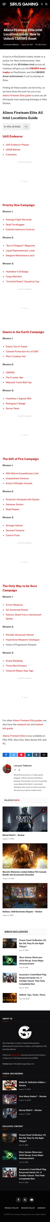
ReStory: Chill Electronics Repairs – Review (22, 911)
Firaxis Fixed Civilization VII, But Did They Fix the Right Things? (32, 943)
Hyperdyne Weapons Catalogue (22, 639)
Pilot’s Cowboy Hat (16, 356)
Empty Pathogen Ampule (19, 483)
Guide (7, 24)
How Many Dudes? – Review (33, 1096)
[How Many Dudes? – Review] (10, 1099)
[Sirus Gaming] (24, 4)
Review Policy (28, 1208)
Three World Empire (16, 665)
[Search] (46, 4)
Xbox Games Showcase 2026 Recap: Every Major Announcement (31, 960)
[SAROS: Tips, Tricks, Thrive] (10, 998)
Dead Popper (12, 509)
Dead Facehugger (15, 224)
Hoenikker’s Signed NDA (19, 398)
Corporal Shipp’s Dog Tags (19, 670)
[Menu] (4, 4)
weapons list (23, 724)
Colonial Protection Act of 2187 (22, 351)
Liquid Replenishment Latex (20, 250)
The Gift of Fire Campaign (21, 459)
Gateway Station (14, 504)
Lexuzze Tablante (12, 45)
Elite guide (25, 95)
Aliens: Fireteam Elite (14, 735)
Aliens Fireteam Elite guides (27, 720)
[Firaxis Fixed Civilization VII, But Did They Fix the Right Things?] (10, 943)
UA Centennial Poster (17, 609)
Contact (41, 1208)
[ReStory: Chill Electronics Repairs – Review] (25, 895)
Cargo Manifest (14, 276)
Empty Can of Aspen (16, 346)
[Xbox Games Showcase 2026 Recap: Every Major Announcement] (10, 960)
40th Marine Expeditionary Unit (22, 473)
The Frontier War (14, 377)
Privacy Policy (12, 1208)
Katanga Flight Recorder (19, 219)
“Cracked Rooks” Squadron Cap (22, 281)
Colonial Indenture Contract (20, 229)
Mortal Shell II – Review (13, 835)
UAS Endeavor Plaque (17, 144)
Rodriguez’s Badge (16, 403)
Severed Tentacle (15, 530)
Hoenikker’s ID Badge (17, 271)
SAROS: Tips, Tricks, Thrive (32, 995)
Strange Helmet (14, 525)
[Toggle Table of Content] (25, 126)
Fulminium (11, 154)
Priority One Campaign (19, 205)
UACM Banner (13, 149)
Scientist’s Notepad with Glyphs (22, 499)
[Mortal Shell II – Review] (25, 819)
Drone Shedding (14, 660)
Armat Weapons (14, 604)
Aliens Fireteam (11, 95)
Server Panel (12, 408)
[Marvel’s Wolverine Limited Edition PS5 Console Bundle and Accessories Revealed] (25, 856)
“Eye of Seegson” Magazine (20, 245)
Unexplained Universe (17, 478)
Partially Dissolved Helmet (20, 634)
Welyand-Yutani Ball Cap (19, 382)
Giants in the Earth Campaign (23, 332)
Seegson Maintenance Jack (20, 255)
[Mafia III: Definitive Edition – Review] (10, 1085)
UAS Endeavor (13, 136)
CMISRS (10, 372)
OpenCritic (15, 1055)
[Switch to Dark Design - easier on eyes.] (42, 4)
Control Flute (13, 535)
